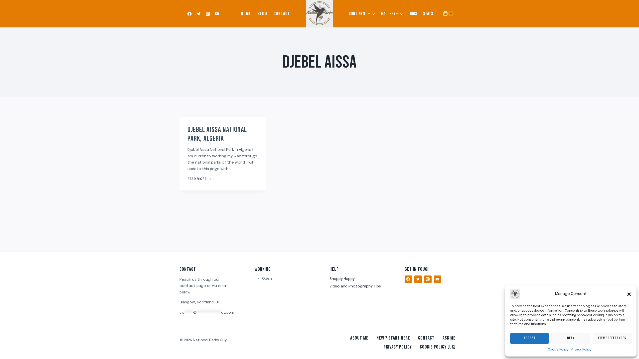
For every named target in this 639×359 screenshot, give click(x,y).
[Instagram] (208, 14)
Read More (199, 179)
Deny (571, 338)
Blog (262, 14)
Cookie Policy (558, 349)
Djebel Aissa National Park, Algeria (217, 134)
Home (246, 14)
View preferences (612, 338)
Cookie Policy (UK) (438, 347)
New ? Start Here (393, 338)
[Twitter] (198, 14)
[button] (629, 294)
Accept (529, 338)
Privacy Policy (581, 349)
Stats (428, 14)
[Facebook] (189, 14)
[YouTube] (217, 14)
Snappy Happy (342, 279)
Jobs (413, 14)
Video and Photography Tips (355, 286)
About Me (359, 338)
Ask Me (449, 338)
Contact (282, 14)
